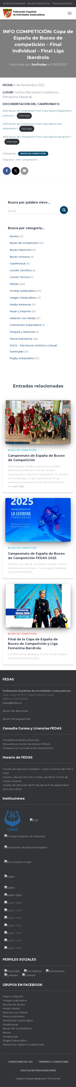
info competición (26, 159)
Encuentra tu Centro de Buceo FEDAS (26, 744)
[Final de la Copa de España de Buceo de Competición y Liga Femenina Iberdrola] (38, 605)
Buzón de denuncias (15, 710)
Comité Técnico (20, 277)
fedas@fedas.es (12, 702)
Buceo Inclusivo (20, 256)
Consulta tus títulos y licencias (21, 739)
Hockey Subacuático (23, 290)
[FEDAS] (25, 13)
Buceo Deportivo (20, 249)
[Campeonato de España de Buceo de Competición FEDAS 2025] (38, 519)
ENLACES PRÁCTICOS (38, 3)
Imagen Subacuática (23, 297)
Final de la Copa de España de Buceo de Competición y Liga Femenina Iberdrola (33, 643)
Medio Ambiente (20, 304)
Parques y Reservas (22, 331)
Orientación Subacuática (25, 325)
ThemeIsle (53, 1078)
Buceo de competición (33, 153)
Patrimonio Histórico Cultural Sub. (23, 1044)
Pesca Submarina (21, 338)
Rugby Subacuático (22, 358)
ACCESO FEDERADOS (14, 3)
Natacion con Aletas (15, 1012)
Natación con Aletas (22, 318)
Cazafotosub (18, 263)
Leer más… (18, 486)
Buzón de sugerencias (16, 718)
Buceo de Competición (17, 1028)
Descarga (24, 115)
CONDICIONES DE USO (20, 1061)
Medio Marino (11, 1008)
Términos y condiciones (53, 1061)
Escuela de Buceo (14, 1004)
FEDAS (14, 284)
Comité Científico (21, 270)
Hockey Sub (10, 1036)
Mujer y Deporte (20, 311)
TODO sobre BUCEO (62, 3)
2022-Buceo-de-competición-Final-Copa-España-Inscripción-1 (37, 136)
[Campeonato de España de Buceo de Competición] (38, 421)
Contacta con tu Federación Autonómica (28, 748)
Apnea (14, 236)
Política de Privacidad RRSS (38, 1070)
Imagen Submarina (15, 1000)
